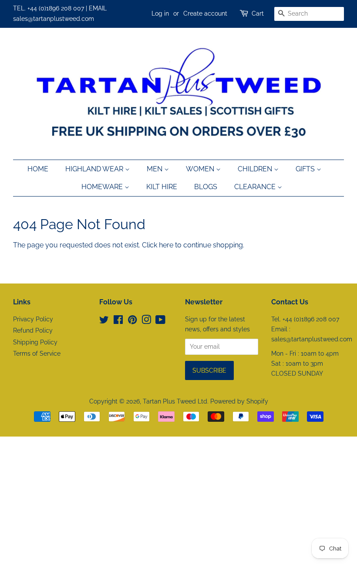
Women (201, 169)
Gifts (306, 169)
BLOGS (205, 187)
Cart (258, 13)
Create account (205, 13)
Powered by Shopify (239, 401)
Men (155, 169)
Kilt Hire (161, 187)
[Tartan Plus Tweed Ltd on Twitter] (104, 321)
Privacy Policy (33, 319)
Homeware (103, 187)
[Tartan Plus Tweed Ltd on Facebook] (118, 321)
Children (256, 169)
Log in (160, 13)
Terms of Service (37, 353)
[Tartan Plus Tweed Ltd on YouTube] (160, 321)
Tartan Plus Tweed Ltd (175, 401)
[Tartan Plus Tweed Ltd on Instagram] (146, 321)
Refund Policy (33, 330)
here (166, 245)
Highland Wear (95, 169)
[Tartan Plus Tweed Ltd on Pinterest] (132, 321)
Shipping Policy (35, 342)
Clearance (255, 187)
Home (37, 169)
